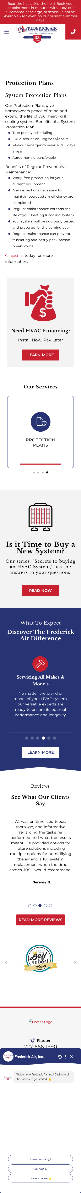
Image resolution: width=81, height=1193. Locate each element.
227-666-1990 (40, 1047)
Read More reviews (40, 920)
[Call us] (73, 32)
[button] (34, 472)
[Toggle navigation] (6, 31)
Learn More (40, 355)
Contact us (14, 256)
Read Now (40, 590)
